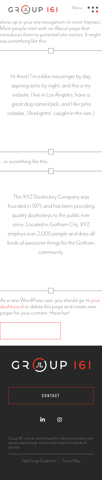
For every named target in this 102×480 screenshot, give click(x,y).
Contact (51, 395)
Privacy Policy (71, 461)
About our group (30, 331)
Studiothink (47, 461)
